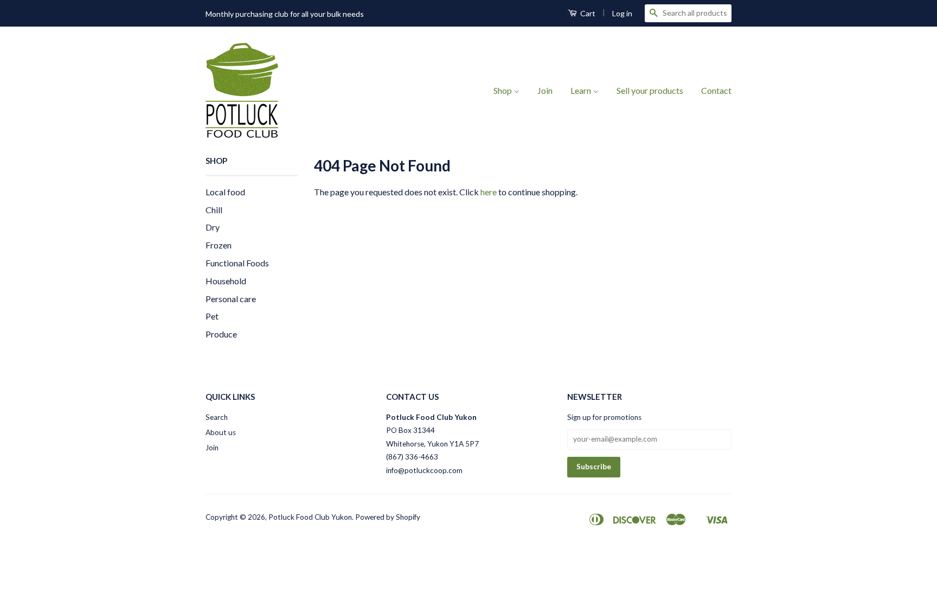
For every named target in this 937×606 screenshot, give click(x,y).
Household (226, 281)
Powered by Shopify (387, 517)
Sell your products (650, 90)
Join (545, 90)
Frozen (219, 245)
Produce (221, 334)
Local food (225, 192)
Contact (716, 90)
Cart (587, 13)
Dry (213, 227)
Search (217, 417)
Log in (622, 13)
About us (221, 432)
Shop (503, 90)
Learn (581, 90)
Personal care (231, 299)
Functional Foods (237, 263)
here (488, 192)
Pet (212, 316)
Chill (214, 210)
